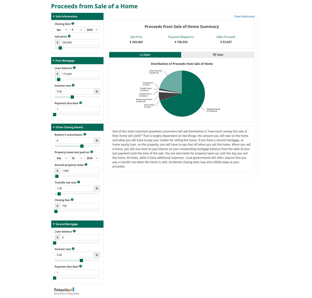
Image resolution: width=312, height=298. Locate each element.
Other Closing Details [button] (69, 127)
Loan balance (65, 68)
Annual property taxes (70, 165)
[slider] (60, 48)
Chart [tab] (146, 55)
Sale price (62, 36)
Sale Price (136, 37)
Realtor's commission (70, 134)
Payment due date (68, 103)
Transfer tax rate (67, 182)
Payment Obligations (181, 37)
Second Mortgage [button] (67, 224)
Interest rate (64, 85)
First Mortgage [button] (65, 60)
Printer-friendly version (244, 16)
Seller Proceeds (225, 37)
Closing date (64, 24)
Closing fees (64, 200)
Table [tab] (220, 55)
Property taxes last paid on (73, 152)
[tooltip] (72, 23)
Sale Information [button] (67, 16)
